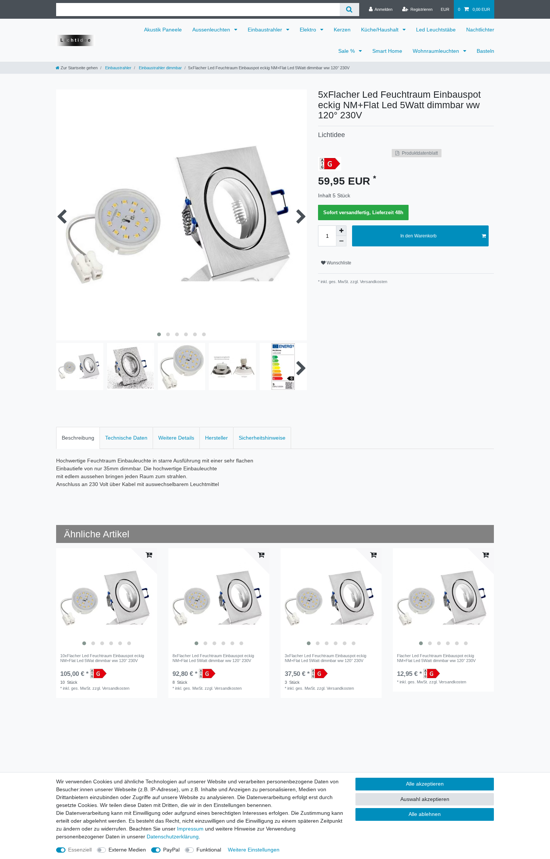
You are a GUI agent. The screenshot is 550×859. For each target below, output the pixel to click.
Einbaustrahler (266, 30)
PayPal (171, 850)
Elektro (309, 30)
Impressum (190, 829)
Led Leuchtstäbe (436, 30)
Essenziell (80, 850)
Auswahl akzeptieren (424, 799)
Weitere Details (176, 438)
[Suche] (349, 9)
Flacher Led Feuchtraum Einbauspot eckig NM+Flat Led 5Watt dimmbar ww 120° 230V (436, 657)
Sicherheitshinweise (262, 438)
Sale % (347, 51)
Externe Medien (127, 850)
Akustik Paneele (163, 30)
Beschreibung (78, 438)
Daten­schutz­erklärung (173, 837)
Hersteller (216, 438)
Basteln (485, 51)
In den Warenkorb (418, 236)
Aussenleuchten (212, 30)
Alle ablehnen (425, 814)
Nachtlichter (480, 30)
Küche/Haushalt (380, 30)
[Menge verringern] (341, 241)
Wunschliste (338, 262)
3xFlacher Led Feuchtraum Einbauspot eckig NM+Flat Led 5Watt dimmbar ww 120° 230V (325, 657)
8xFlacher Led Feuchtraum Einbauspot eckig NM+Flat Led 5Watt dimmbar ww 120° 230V (213, 657)
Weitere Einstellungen (253, 850)
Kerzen (342, 30)
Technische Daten (126, 438)
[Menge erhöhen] (341, 230)
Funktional (208, 850)
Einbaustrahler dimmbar (160, 68)
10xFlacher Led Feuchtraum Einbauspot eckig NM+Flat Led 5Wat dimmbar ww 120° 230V (102, 657)
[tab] (78, 438)
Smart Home (387, 51)
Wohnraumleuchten (437, 51)
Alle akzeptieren (425, 784)
